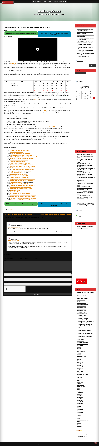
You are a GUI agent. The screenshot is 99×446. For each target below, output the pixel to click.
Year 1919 (78, 424)
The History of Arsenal (49, 11)
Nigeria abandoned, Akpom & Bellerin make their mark (22, 196)
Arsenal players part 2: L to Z (82, 344)
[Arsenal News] (79, 61)
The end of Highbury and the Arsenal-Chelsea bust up (22, 185)
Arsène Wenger (80, 345)
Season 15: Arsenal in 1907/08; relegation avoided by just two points (85, 227)
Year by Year (79, 426)
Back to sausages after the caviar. (18, 174)
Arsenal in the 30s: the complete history (85, 333)
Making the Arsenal (80, 385)
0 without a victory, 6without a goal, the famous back (24, 157)
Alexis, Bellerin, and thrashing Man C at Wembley (21, 199)
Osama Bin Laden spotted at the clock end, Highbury (22, 166)
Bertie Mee (79, 347)
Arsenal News (79, 218)
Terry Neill (79, 406)
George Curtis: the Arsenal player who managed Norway (85, 156)
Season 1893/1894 (80, 397)
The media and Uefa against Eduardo (19, 192)
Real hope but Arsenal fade (16, 152)
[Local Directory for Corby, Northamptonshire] (79, 430)
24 (76, 98)
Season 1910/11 (80, 401)
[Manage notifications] (95, 443)
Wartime (78, 418)
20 (85, 96)
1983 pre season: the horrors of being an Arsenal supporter (17, 214)
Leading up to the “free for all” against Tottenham (22, 158)
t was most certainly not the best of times (21, 153)
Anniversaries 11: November (82, 318)
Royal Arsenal (79, 394)
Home (34, 1)
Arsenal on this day (80, 341)
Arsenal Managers (80, 339)
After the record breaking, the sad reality (20, 163)
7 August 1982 (52, 126)
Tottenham (79, 415)
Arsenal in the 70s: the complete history (85, 335)
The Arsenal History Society (82, 407)
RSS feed (87, 223)
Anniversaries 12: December (82, 319)
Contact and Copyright (53, 1)
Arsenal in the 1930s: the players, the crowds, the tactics (84, 331)
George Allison (79, 363)
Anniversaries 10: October (82, 316)
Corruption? (79, 357)
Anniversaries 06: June (81, 310)
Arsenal (11, 209)
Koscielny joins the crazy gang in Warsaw (20, 193)
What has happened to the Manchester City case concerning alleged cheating (86, 165)
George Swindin (80, 368)
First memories (80, 362)
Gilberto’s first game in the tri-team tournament (21, 180)
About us (78, 301)
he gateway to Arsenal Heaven (18, 161)
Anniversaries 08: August (82, 313)
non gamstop (78, 437)
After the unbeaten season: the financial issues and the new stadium (85, 160)
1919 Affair (79, 297)
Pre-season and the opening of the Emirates (20, 187)
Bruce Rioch (79, 350)
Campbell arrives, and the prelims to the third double (22, 179)
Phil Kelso (78, 389)
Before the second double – (17, 172)
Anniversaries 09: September (82, 315)
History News (79, 377)
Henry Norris (79, 373)
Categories (62, 1)
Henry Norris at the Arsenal (82, 374)
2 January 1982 (13, 63)
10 (76, 94)
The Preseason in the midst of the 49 (19, 184)
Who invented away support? (82, 420)
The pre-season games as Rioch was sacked (20, 171)
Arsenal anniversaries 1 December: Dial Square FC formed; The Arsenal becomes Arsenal (85, 326)
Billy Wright (79, 348)
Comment (6, 260)
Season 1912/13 (80, 403)
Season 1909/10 (80, 400)
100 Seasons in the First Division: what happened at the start (84, 294)
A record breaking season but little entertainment (22, 164)
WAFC (78, 417)
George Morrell (80, 366)
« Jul (77, 101)
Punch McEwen (80, 392)
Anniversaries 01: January (82, 303)
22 (90, 96)
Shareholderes (80, 404)
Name (5, 272)
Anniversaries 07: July (81, 312)
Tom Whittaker (79, 414)
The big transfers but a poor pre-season (19, 177)
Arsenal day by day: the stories (83, 328)
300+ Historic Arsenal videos (82, 298)
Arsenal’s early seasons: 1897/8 (83, 56)
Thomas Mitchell (80, 412)
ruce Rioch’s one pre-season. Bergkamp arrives (22, 169)
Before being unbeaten (16, 182)
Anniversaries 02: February (82, 304)
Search (92, 66)
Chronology (79, 353)
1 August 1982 (45, 110)
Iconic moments (80, 379)
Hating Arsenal (80, 371)
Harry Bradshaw (80, 369)
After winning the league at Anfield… (19, 160)
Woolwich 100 (79, 421)
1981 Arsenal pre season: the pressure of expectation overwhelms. (56, 214)
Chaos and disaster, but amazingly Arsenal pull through (23, 195)
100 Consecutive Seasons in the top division (85, 292)
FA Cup (78, 360)
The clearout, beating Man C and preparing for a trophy (23, 198)
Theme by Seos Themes (58, 444)
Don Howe (79, 359)
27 (85, 98)
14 (87, 94)
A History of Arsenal (41, 1)
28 (87, 98)
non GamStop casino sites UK (81, 434)
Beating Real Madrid (15, 190)
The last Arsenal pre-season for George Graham (21, 168)
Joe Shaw (78, 380)
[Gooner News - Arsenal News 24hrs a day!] (79, 81)
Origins (78, 388)
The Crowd (79, 411)
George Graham (80, 365)
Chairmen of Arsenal (81, 351)
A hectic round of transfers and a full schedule (21, 188)
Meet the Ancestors (81, 386)
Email (5, 277)
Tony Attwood (20, 30)
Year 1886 (79, 423)
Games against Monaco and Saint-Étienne (20, 176)
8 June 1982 (36, 99)
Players (78, 391)
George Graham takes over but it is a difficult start (22, 155)
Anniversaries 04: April (81, 307)
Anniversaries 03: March (81, 306)
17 (76, 96)
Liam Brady (79, 383)
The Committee (80, 409)
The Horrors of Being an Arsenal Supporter (20, 150)
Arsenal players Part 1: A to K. (82, 342)
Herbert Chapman (80, 376)
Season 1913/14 (80, 395)
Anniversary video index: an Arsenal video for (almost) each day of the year (85, 322)
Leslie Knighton (80, 382)
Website (6, 282)
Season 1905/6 (79, 398)
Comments (79, 354)
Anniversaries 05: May (81, 309)
